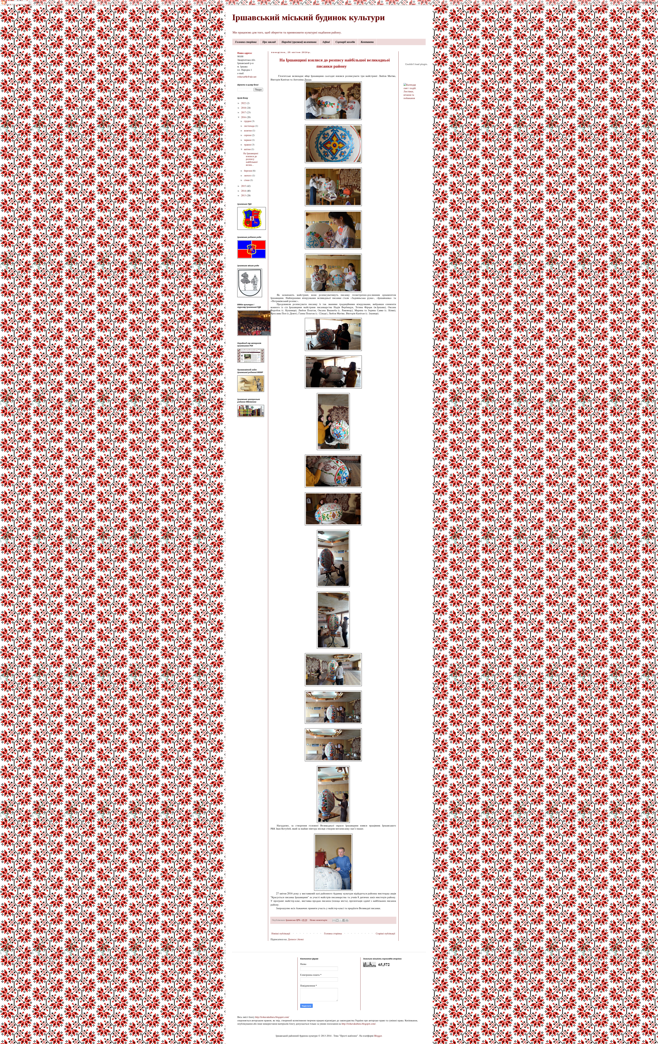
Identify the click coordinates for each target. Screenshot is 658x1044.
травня (248, 144)
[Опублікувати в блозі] (337, 920)
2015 (244, 186)
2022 (244, 103)
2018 (244, 107)
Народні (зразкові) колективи (299, 41)
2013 (244, 195)
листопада (249, 125)
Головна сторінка (246, 41)
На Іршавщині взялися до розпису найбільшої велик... (250, 159)
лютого (248, 175)
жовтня (248, 130)
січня (247, 180)
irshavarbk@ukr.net (246, 76)
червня (248, 140)
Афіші (326, 41)
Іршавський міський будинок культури (308, 17)
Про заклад (269, 41)
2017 (244, 112)
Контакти (367, 41)
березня (248, 170)
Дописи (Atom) (296, 939)
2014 (244, 190)
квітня (247, 149)
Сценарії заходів (345, 41)
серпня (248, 135)
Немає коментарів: (319, 920)
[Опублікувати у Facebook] (343, 920)
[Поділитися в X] (340, 920)
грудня (248, 121)
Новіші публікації (280, 933)
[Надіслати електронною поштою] (334, 920)
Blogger (378, 1035)
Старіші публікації (385, 933)
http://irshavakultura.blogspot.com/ (272, 1017)
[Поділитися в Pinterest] (347, 920)
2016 (244, 117)
